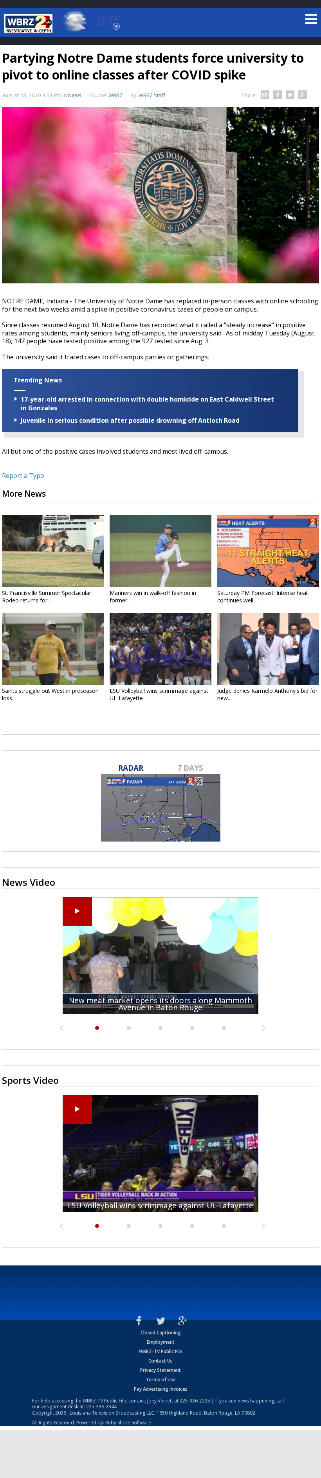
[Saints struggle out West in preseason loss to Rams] (53, 649)
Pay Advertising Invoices (161, 1389)
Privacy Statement (160, 1370)
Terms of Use (161, 1379)
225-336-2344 (101, 1406)
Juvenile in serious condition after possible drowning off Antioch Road (130, 420)
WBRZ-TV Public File (160, 1351)
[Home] (29, 23)
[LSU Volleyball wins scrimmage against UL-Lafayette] (160, 649)
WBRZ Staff (152, 95)
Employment (161, 1342)
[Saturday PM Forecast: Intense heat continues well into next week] (268, 551)
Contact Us (160, 1360)
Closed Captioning (161, 1332)
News (74, 95)
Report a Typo (23, 475)
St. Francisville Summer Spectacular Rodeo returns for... (46, 596)
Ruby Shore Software (128, 1422)
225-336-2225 (195, 1400)
